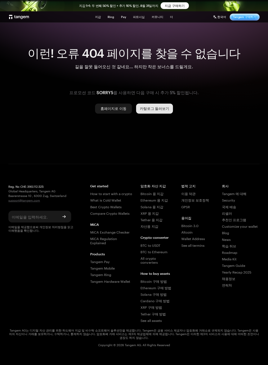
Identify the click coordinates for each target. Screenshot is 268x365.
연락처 (227, 285)
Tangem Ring (100, 274)
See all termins (193, 245)
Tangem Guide (233, 265)
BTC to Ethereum (154, 251)
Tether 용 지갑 (151, 219)
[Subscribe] (64, 216)
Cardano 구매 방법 (155, 300)
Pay (123, 17)
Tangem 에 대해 (234, 193)
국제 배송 (229, 206)
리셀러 (227, 213)
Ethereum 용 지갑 (154, 200)
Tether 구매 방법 (153, 314)
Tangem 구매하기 (244, 17)
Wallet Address (193, 238)
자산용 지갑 (149, 226)
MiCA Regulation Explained (103, 240)
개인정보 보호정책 (195, 200)
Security (228, 200)
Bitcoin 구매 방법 (153, 281)
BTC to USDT (150, 245)
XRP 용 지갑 (149, 213)
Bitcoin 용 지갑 (152, 193)
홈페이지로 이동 (113, 108)
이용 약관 (188, 193)
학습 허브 (229, 246)
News (226, 239)
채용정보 (228, 278)
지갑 (98, 17)
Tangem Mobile (102, 268)
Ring (111, 17)
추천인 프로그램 (234, 219)
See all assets (151, 320)
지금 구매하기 (175, 6)
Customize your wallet (240, 226)
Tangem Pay (100, 261)
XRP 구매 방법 (151, 307)
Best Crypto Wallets (106, 206)
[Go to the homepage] (19, 17)
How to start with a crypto (111, 193)
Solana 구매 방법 (153, 294)
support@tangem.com (24, 200)
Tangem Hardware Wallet (110, 281)
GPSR (185, 206)
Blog (225, 232)
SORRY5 (105, 92)
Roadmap (229, 252)
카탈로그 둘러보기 (154, 108)
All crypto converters (149, 260)
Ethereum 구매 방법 (155, 287)
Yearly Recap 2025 (236, 272)
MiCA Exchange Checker (110, 232)
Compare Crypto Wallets (110, 213)
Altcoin (187, 232)
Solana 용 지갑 (151, 206)
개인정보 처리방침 (51, 226)
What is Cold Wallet (105, 200)
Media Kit (229, 259)
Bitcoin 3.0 (190, 225)
